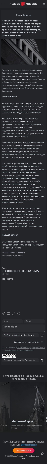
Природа (21, 252)
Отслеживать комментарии (27, 342)
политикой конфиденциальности (31, 348)
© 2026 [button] (23, 456)
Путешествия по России (13, 256)
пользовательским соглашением (19, 350)
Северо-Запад (9, 252)
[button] (3, 313)
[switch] (43, 342)
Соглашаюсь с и (25, 349)
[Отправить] (42, 360)
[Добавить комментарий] (42, 453)
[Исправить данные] (13, 313)
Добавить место (23, 450)
